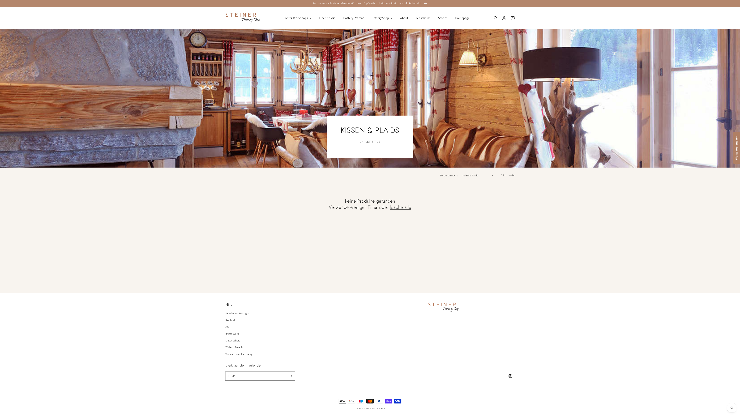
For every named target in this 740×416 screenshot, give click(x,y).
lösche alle (400, 207)
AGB (228, 327)
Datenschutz (233, 340)
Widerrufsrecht (234, 347)
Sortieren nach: (449, 175)
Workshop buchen (736, 148)
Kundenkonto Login (237, 313)
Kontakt (230, 320)
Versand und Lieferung (239, 354)
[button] (495, 18)
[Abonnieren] (290, 376)
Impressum (232, 333)
